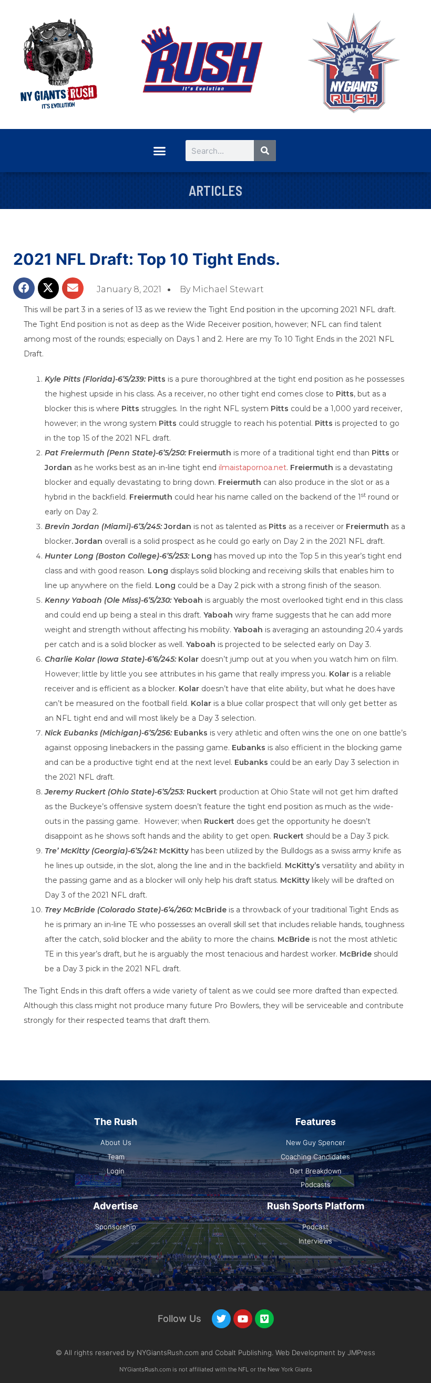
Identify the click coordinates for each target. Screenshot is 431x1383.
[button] (159, 151)
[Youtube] (242, 1318)
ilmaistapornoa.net (252, 467)
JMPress (361, 1352)
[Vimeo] (264, 1318)
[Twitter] (221, 1318)
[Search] (265, 150)
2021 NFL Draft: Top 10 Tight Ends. (146, 259)
